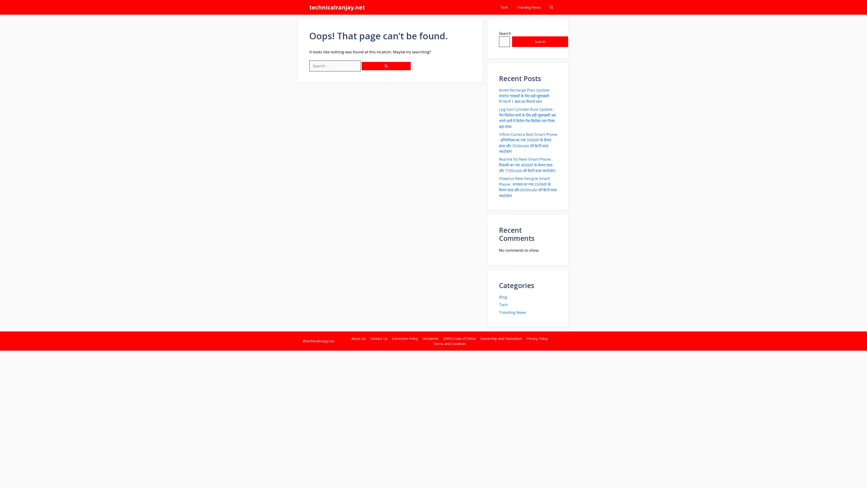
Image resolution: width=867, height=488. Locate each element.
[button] (551, 7)
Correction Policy (405, 338)
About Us (358, 338)
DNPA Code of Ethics (459, 338)
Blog (503, 297)
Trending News (529, 7)
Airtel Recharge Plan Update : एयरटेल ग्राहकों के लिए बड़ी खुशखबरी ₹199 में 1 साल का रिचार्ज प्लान (525, 95)
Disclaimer (431, 338)
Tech (504, 7)
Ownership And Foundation (501, 338)
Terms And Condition (449, 343)
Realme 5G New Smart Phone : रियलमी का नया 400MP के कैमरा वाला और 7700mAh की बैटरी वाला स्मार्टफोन (527, 165)
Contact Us (378, 338)
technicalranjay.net (337, 7)
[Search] (386, 66)
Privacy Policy (537, 338)
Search (505, 33)
